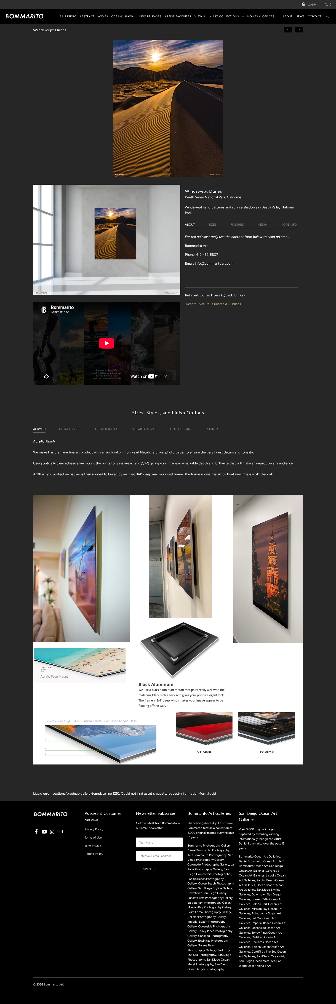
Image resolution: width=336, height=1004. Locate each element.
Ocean (116, 16)
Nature (204, 304)
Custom (212, 429)
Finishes (237, 224)
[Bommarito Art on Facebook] (36, 832)
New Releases (150, 16)
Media (262, 224)
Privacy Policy (94, 829)
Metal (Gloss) (70, 429)
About (288, 16)
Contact (315, 16)
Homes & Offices (261, 16)
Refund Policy (94, 853)
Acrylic (39, 429)
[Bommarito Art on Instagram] (52, 832)
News (300, 16)
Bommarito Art (53, 984)
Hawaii (130, 16)
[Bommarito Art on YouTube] (44, 832)
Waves (103, 16)
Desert (191, 304)
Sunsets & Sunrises (226, 304)
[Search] (327, 16)
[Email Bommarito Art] (60, 832)
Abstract (87, 16)
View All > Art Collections (217, 16)
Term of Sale (93, 845)
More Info (289, 224)
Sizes (212, 224)
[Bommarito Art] (29, 16)
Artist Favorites (178, 16)
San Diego (68, 16)
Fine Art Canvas (143, 429)
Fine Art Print (181, 429)
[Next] (299, 29)
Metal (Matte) (106, 429)
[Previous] (288, 29)
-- (243, 16)
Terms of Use (93, 837)
